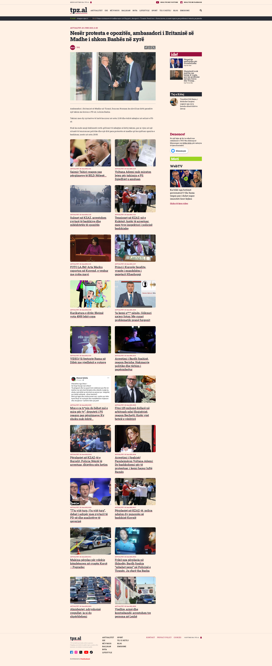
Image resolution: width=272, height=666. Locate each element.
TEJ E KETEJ (165, 10)
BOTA (135, 10)
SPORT (154, 10)
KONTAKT (150, 637)
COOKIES (177, 637)
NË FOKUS (114, 10)
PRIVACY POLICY (164, 637)
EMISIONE (185, 10)
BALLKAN (126, 10)
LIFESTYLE (144, 10)
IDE (106, 10)
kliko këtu (187, 143)
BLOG (175, 10)
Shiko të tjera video (179, 203)
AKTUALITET (97, 10)
